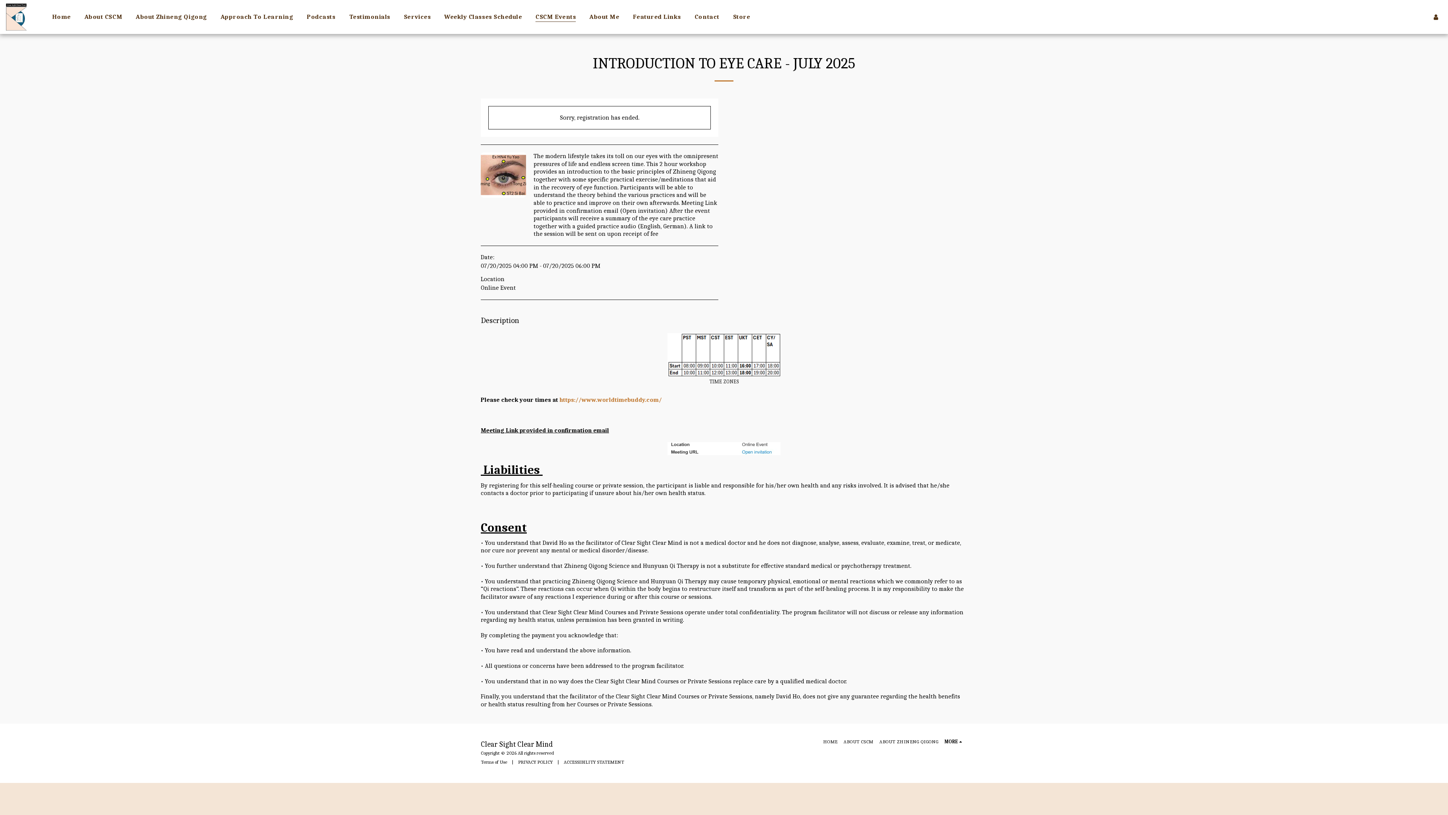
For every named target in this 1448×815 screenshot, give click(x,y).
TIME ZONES (724, 381)
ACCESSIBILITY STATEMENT (594, 762)
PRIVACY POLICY (535, 762)
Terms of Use (494, 762)
